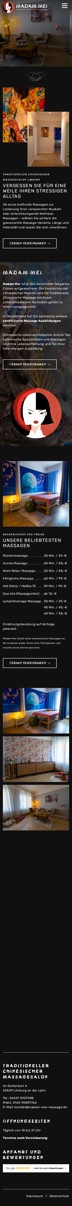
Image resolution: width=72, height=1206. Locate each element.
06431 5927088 (21, 1098)
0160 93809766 (25, 1102)
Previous (57, 61)
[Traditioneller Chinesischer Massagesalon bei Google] (36, 1168)
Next (63, 61)
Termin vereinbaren (27, 243)
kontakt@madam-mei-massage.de (40, 1107)
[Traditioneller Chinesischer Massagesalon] (26, 7)
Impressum (34, 1196)
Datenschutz (59, 1196)
